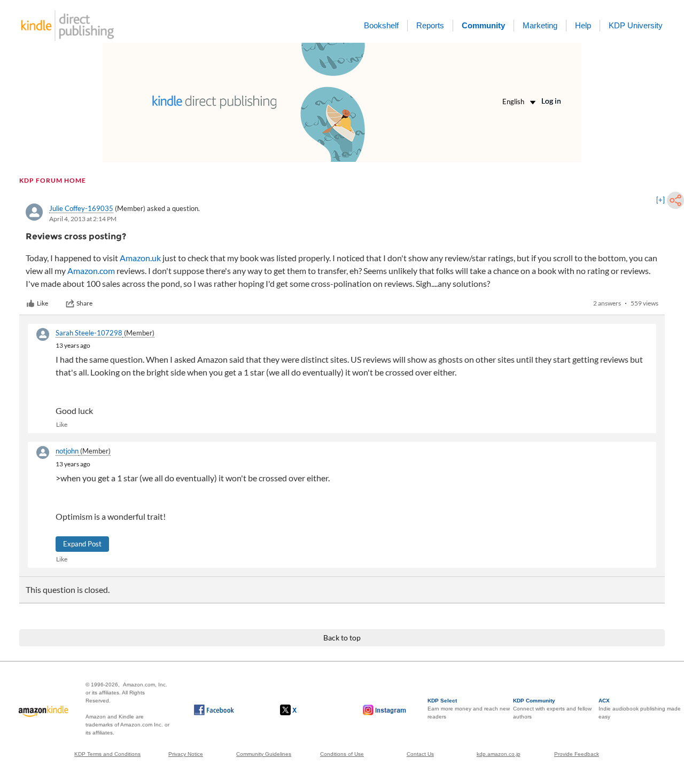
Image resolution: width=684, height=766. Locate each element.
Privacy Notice (185, 754)
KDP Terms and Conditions (107, 754)
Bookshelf (381, 25)
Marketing (540, 25)
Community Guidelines (263, 754)
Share (84, 303)
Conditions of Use (342, 754)
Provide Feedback (576, 754)
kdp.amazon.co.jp (498, 754)
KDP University (636, 25)
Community (483, 25)
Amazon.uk (140, 258)
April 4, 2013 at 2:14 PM (82, 219)
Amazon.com (91, 270)
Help (583, 25)
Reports (430, 25)
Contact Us (420, 754)
